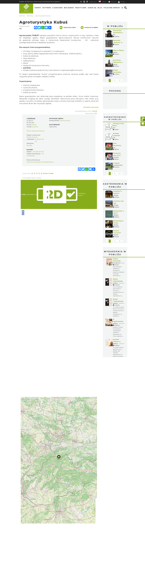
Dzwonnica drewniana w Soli (118, 33)
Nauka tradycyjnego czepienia (118, 281)
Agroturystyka (65, 120)
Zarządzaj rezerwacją (90, 107)
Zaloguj (122, 1)
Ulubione (113, 1)
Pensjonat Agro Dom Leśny (117, 155)
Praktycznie (80, 8)
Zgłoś (94, 111)
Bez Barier (69, 8)
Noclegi (29, 145)
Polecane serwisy (112, 8)
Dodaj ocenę (48, 173)
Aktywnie (46, 8)
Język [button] (104, 1)
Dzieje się (92, 8)
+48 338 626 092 (38, 152)
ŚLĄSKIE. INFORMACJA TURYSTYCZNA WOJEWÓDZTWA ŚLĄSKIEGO (39, 1)
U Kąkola (116, 163)
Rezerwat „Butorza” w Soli (117, 42)
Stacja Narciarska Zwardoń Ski (117, 72)
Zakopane (115, 101)
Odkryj (38, 8)
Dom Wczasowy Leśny (117, 145)
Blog (100, 8)
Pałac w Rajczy (118, 50)
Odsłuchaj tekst (70, 27)
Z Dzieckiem (57, 8)
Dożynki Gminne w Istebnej (116, 342)
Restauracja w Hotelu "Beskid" (118, 223)
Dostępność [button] (93, 1)
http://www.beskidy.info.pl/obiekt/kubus (40, 162)
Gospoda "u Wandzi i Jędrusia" (117, 193)
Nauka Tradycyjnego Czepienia (118, 301)
